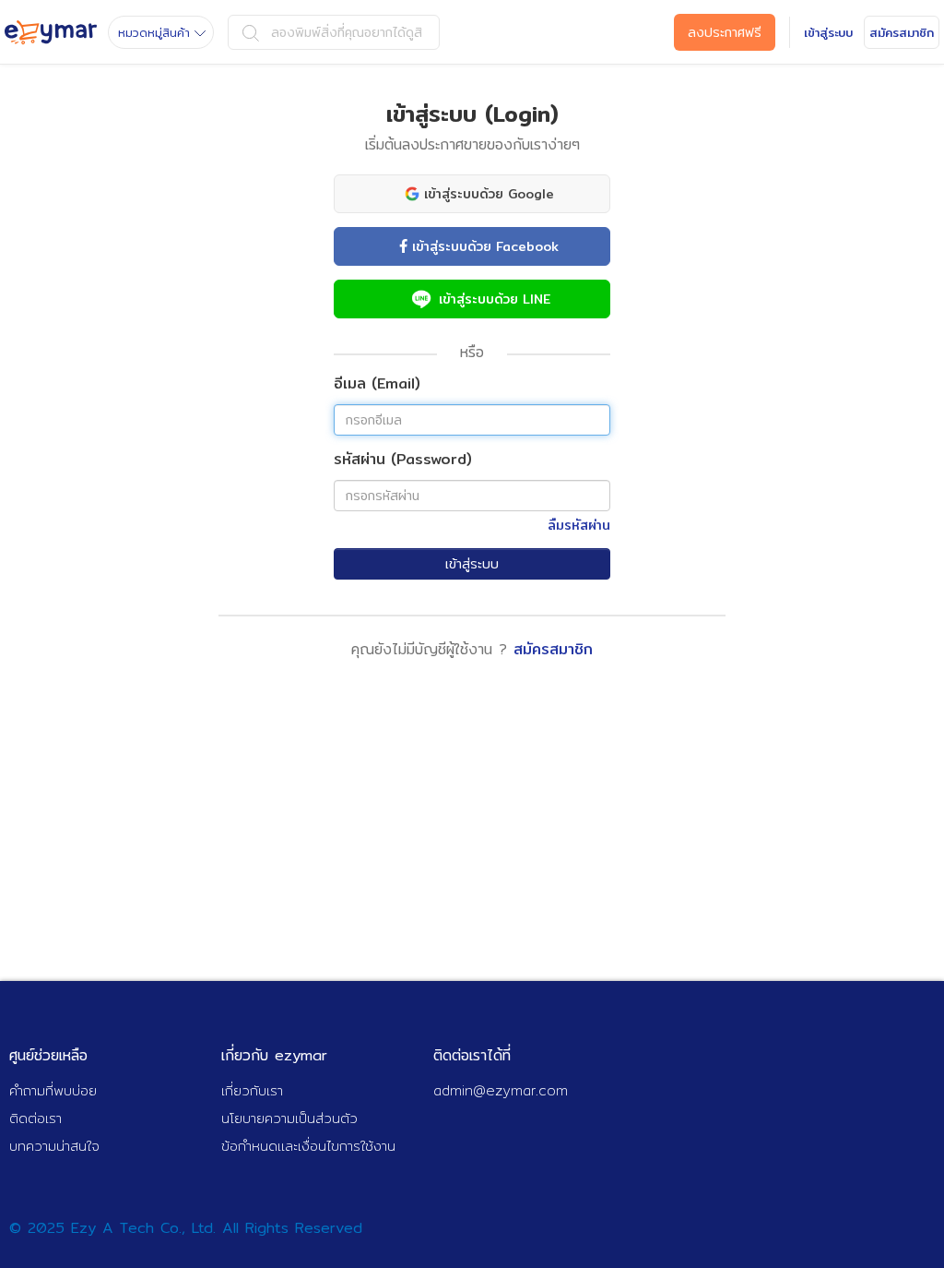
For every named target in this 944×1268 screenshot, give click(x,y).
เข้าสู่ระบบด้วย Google (489, 194)
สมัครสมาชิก (553, 649)
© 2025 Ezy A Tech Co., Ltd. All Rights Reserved (185, 1227)
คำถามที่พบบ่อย (53, 1090)
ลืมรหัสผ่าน (579, 525)
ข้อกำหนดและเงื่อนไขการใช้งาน (308, 1145)
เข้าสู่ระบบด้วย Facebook (485, 246)
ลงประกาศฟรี (724, 32)
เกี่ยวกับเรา (252, 1090)
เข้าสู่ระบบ (472, 564)
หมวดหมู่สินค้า (154, 32)
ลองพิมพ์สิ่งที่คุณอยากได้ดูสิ (346, 32)
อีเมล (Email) (377, 384)
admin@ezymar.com (500, 1090)
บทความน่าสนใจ (54, 1145)
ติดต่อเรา (35, 1118)
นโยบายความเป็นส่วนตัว (289, 1118)
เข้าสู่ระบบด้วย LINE (494, 299)
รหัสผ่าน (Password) (403, 460)
